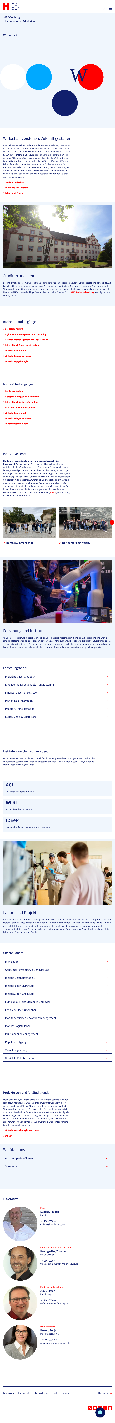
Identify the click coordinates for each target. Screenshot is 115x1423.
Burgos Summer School (20, 543)
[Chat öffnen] (100, 1412)
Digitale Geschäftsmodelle (20, 978)
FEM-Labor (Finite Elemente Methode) (27, 1002)
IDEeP (12, 820)
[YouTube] (95, 1408)
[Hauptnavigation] (110, 8)
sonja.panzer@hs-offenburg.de (55, 1343)
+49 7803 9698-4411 (49, 1260)
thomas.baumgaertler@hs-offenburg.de (59, 1263)
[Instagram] (90, 1408)
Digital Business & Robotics (21, 677)
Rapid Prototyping (16, 1042)
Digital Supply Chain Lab (19, 994)
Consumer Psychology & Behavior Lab (27, 970)
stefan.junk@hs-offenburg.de (54, 1303)
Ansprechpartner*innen (19, 1158)
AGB (56, 1393)
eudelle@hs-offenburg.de (52, 1224)
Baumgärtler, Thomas (53, 1251)
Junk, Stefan (47, 1291)
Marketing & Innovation (19, 701)
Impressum (8, 1393)
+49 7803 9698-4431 (49, 1221)
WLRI (11, 802)
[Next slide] (112, 522)
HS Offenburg (12, 17)
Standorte (11, 1166)
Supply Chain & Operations (20, 717)
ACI (9, 784)
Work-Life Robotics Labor (20, 1058)
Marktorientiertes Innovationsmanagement (30, 1018)
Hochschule (11, 21)
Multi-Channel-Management (21, 1034)
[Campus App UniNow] (110, 1408)
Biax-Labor (11, 962)
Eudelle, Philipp (49, 1212)
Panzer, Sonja (48, 1330)
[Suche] (105, 8)
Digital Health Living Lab (19, 986)
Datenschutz (24, 1393)
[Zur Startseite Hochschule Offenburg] (29, 6)
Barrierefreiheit (41, 1393)
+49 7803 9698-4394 (49, 1339)
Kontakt (65, 1393)
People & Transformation (19, 709)
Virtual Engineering (16, 1050)
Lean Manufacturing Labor (20, 1010)
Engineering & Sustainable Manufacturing (29, 685)
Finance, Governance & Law (21, 693)
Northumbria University (76, 543)
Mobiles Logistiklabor (17, 1026)
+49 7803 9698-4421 (49, 1300)
